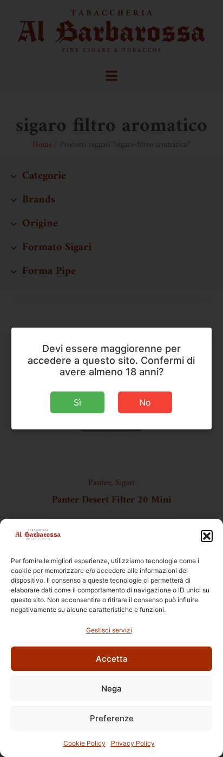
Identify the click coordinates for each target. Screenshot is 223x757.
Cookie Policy (84, 743)
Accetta (112, 659)
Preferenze (112, 718)
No (145, 402)
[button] (206, 536)
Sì (77, 402)
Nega (111, 688)
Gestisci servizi (109, 630)
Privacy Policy (133, 743)
